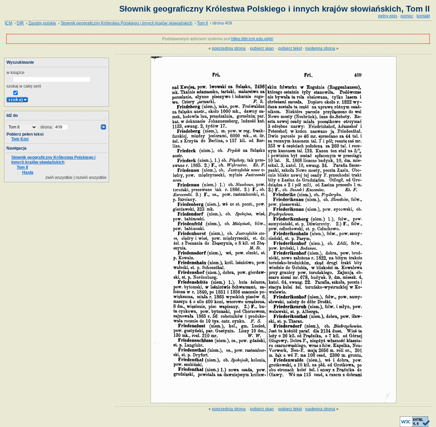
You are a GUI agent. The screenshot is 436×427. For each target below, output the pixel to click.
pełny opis (387, 16)
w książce (15, 72)
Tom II (202, 23)
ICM (8, 23)
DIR (20, 23)
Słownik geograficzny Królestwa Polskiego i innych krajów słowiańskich (126, 23)
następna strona (320, 48)
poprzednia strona (229, 48)
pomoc (407, 16)
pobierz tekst (290, 48)
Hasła (27, 172)
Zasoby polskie (42, 23)
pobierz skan (262, 48)
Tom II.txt (20, 139)
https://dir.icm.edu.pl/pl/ (252, 38)
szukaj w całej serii (23, 86)
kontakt (423, 16)
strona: (47, 127)
